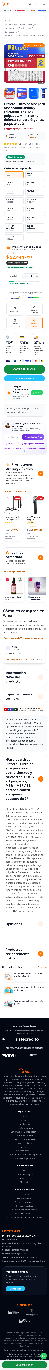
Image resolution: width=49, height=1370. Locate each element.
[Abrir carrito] (37, 3)
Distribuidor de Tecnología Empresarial (24, 1154)
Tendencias (24, 1124)
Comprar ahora (24, 369)
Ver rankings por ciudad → (15, 571)
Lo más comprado (24, 1128)
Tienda (24, 1170)
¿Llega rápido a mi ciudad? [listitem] (33, 444)
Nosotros (24, 1147)
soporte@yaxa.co (18, 1253)
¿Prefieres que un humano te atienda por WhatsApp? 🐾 (24, 450)
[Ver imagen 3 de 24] (33, 93)
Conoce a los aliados (24, 1033)
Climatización (10, 32)
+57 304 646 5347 (31, 1257)
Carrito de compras (24, 1174)
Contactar (15, 1288)
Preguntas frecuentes (24, 1150)
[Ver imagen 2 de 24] (21, 93)
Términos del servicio (24, 1213)
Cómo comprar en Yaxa (24, 1139)
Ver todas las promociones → (16, 491)
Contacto (25, 1194)
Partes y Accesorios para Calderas (19, 35)
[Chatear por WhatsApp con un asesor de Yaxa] (43, 1356)
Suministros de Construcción (17, 28)
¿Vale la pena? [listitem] (11, 444)
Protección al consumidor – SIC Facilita (24, 1217)
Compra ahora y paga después (24, 1131)
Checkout (24, 1178)
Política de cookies (24, 1206)
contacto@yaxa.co (20, 1250)
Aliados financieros (24, 1135)
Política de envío (24, 1198)
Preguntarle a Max (33, 437)
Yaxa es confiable (24, 1143)
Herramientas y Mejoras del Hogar (20, 24)
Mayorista (42, 10)
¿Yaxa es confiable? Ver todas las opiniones (23, 638)
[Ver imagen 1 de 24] (9, 93)
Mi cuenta (24, 1182)
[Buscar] (29, 3)
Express (32, 10)
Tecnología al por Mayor (25, 1158)
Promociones (20, 10)
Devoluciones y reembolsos (24, 1209)
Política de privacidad (24, 1202)
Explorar (24, 1120)
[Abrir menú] (44, 3)
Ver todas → (42, 967)
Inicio (7, 20)
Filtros (41, 35)
